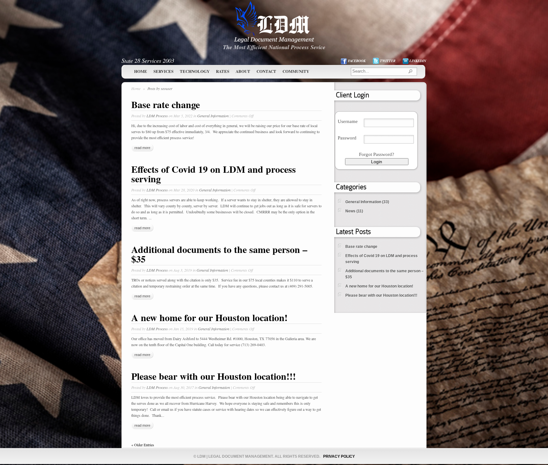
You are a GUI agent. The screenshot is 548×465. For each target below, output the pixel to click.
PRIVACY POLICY (339, 456)
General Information (213, 115)
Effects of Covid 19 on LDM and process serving (213, 173)
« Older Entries (142, 444)
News (350, 211)
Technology (195, 71)
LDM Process (157, 115)
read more (142, 148)
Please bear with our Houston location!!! (213, 376)
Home (140, 71)
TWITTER (387, 60)
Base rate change (165, 104)
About (243, 71)
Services (163, 71)
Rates (222, 71)
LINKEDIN (417, 60)
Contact (266, 71)
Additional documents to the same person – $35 (219, 254)
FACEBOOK (357, 60)
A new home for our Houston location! (209, 317)
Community (296, 71)
